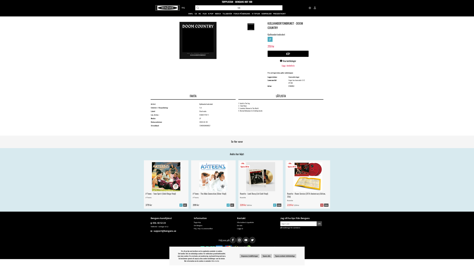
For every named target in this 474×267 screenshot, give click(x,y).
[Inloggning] (315, 8)
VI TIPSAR (256, 13)
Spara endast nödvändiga (285, 256)
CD (196, 13)
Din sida (239, 225)
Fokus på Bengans (242, 13)
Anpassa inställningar (249, 256)
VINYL (190, 13)
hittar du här (215, 261)
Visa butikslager (289, 61)
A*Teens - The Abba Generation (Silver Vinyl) (209, 193)
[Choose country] (310, 8)
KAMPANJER (267, 13)
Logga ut (240, 229)
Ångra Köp (197, 222)
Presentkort (279, 13)
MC (200, 13)
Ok (319, 223)
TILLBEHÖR (227, 13)
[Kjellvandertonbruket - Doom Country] (198, 40)
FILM (205, 13)
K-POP (210, 13)
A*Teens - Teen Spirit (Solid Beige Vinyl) (161, 193)
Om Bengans (198, 225)
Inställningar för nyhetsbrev (291, 228)
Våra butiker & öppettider (245, 222)
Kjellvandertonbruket (276, 34)
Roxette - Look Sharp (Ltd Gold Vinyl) (254, 193)
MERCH (218, 13)
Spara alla (266, 256)
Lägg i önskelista (288, 65)
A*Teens (149, 197)
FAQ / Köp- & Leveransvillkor (203, 229)
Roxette (243, 197)
